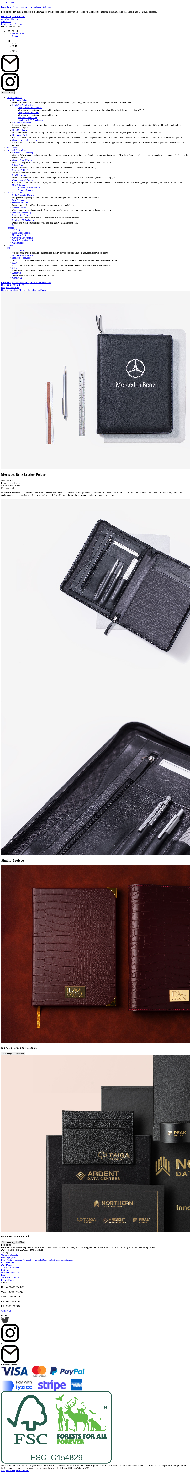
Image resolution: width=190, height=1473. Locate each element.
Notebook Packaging (21, 213)
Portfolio (10, 228)
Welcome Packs (19, 208)
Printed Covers (18, 165)
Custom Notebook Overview (25, 140)
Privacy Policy (7, 1280)
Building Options (8, 1257)
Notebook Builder (20, 100)
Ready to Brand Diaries (28, 112)
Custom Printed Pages (22, 160)
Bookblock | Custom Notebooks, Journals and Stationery (26, 7)
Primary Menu (7, 93)
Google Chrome (8, 1470)
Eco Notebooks (19, 175)
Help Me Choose (19, 130)
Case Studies (18, 243)
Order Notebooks (14, 97)
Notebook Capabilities (16, 150)
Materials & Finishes (21, 170)
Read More (19, 1053)
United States (18, 34)
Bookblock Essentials (21, 122)
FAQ (14, 263)
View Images (7, 1053)
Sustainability (18, 250)
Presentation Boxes (20, 215)
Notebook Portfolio (20, 235)
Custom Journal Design (22, 180)
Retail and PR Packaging (23, 220)
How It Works (18, 185)
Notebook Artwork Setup (23, 255)
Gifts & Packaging (15, 193)
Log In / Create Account (11, 24)
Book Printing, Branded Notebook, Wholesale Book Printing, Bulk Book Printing (37, 1260)
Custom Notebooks (9, 1255)
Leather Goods (7, 1262)
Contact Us (6, 21)
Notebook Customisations (29, 188)
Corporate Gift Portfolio (22, 238)
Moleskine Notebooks (27, 117)
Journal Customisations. (11, 1267)
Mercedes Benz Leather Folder (32, 290)
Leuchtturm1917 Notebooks (30, 120)
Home (4, 290)
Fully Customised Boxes (23, 195)
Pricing (10, 245)
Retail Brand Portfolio (22, 233)
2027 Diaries (12, 147)
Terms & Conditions (10, 1277)
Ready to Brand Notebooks (30, 107)
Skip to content (7, 2)
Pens (14, 225)
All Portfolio (17, 230)
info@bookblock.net (10, 19)
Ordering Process (25, 190)
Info (8, 248)
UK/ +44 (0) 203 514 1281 (13, 16)
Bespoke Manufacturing (22, 152)
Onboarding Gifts (20, 203)
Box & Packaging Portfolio (24, 240)
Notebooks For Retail (21, 135)
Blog (14, 268)
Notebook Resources (21, 258)
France (15, 36)
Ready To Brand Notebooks (24, 105)
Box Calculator (19, 200)
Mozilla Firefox (22, 1470)
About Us (16, 273)
